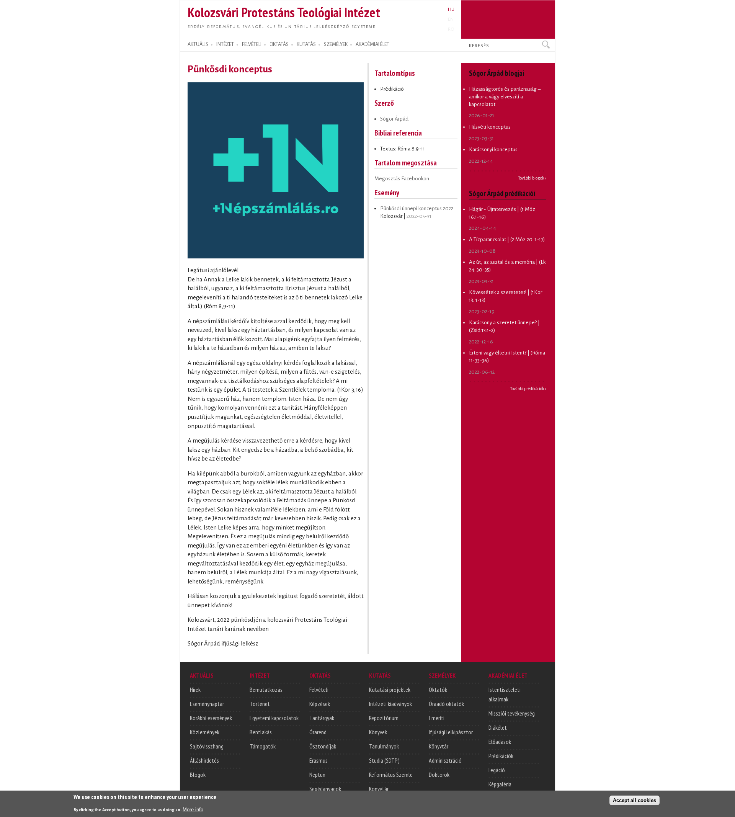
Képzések (319, 704)
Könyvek (378, 732)
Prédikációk (500, 756)
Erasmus (318, 760)
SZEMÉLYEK (336, 44)
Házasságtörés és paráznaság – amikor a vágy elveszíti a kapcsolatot (505, 96)
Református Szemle (391, 774)
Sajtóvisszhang (207, 746)
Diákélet (497, 727)
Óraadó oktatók (446, 704)
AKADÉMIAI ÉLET (372, 44)
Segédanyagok (325, 788)
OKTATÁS (279, 44)
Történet (260, 704)
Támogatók (263, 746)
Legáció (496, 770)
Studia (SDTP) (384, 760)
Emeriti (436, 718)
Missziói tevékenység (511, 713)
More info (193, 809)
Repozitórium (384, 718)
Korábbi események (211, 718)
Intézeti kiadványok (390, 704)
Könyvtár (379, 788)
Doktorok (439, 774)
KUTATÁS (306, 44)
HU (451, 9)
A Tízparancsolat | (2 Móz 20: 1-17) (507, 239)
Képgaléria (499, 784)
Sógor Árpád (394, 119)
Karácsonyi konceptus (493, 149)
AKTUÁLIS (198, 44)
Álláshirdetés (204, 760)
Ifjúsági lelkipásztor (451, 732)
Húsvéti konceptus (490, 127)
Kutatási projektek (389, 689)
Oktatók (438, 689)
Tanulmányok (384, 746)
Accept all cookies (634, 800)
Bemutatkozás (266, 689)
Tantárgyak (321, 718)
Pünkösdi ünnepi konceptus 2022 (416, 208)
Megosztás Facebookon (401, 178)
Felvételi (318, 689)
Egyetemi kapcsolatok (274, 718)
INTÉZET (225, 44)
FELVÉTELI (251, 44)
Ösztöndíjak (322, 746)
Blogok (198, 774)
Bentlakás (261, 732)
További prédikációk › (528, 388)
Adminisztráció (445, 760)
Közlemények (204, 732)
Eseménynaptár (207, 704)
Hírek (195, 689)
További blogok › (532, 178)
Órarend (318, 732)
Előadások (499, 741)
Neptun (317, 774)
